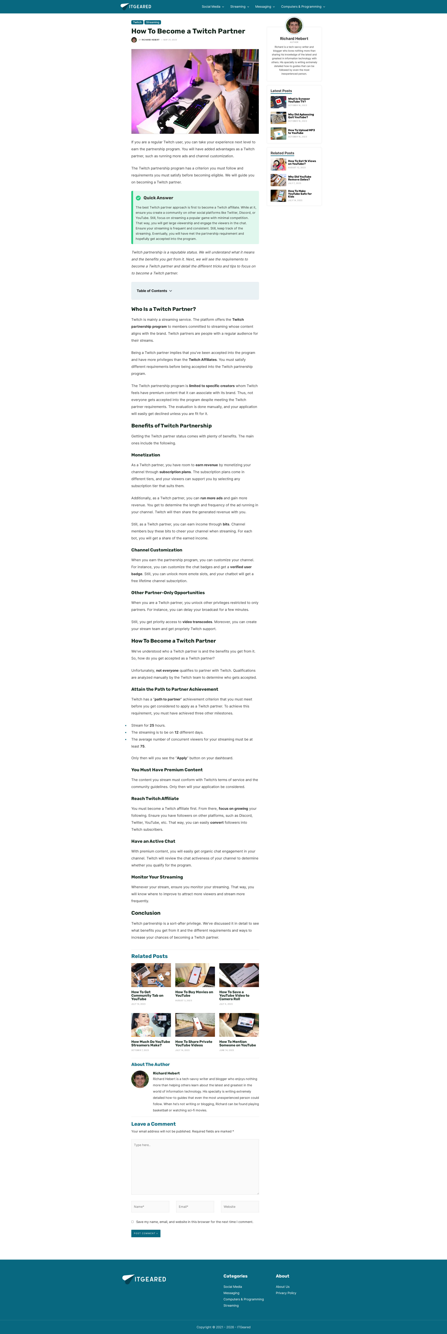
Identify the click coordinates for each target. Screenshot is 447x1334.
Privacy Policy (286, 1293)
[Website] (240, 1207)
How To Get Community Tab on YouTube (147, 995)
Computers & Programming (244, 1299)
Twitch (137, 22)
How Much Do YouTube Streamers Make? (150, 1043)
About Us (283, 1286)
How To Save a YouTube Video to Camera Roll (234, 995)
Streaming (152, 22)
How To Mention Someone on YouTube (237, 1043)
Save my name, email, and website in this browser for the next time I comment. (194, 1222)
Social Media (233, 1286)
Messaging (231, 1293)
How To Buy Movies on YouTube (194, 994)
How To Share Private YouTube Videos (193, 1043)
